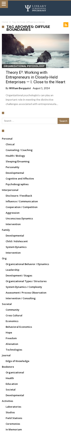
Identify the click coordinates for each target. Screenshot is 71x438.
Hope (9, 332)
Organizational (15, 372)
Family (6, 230)
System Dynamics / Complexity (24, 287)
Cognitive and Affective (20, 178)
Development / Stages (19, 275)
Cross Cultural (14, 315)
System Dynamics (16, 247)
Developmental (15, 173)
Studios (10, 412)
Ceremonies (13, 423)
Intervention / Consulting (21, 298)
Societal (7, 304)
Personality (12, 167)
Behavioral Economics (19, 326)
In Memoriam (14, 429)
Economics (12, 321)
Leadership (12, 269)
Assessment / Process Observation (26, 292)
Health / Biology (15, 155)
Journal (6, 355)
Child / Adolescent (17, 241)
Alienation (12, 344)
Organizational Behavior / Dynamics (27, 264)
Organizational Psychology (23, 66)
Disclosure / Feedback (19, 195)
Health (10, 378)
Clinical (10, 144)
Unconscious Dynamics (19, 218)
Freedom (11, 338)
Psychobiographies (17, 184)
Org (4, 258)
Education (12, 384)
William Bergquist (20, 88)
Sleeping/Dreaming (18, 161)
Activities (7, 401)
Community (12, 309)
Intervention (13, 224)
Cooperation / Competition (21, 207)
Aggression (13, 212)
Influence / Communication (22, 201)
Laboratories (13, 406)
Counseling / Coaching (19, 150)
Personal (7, 138)
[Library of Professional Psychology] (35, 4)
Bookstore (8, 366)
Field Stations (14, 418)
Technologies (14, 349)
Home (5, 22)
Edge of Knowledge (17, 361)
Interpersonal (10, 190)
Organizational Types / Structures (26, 281)
